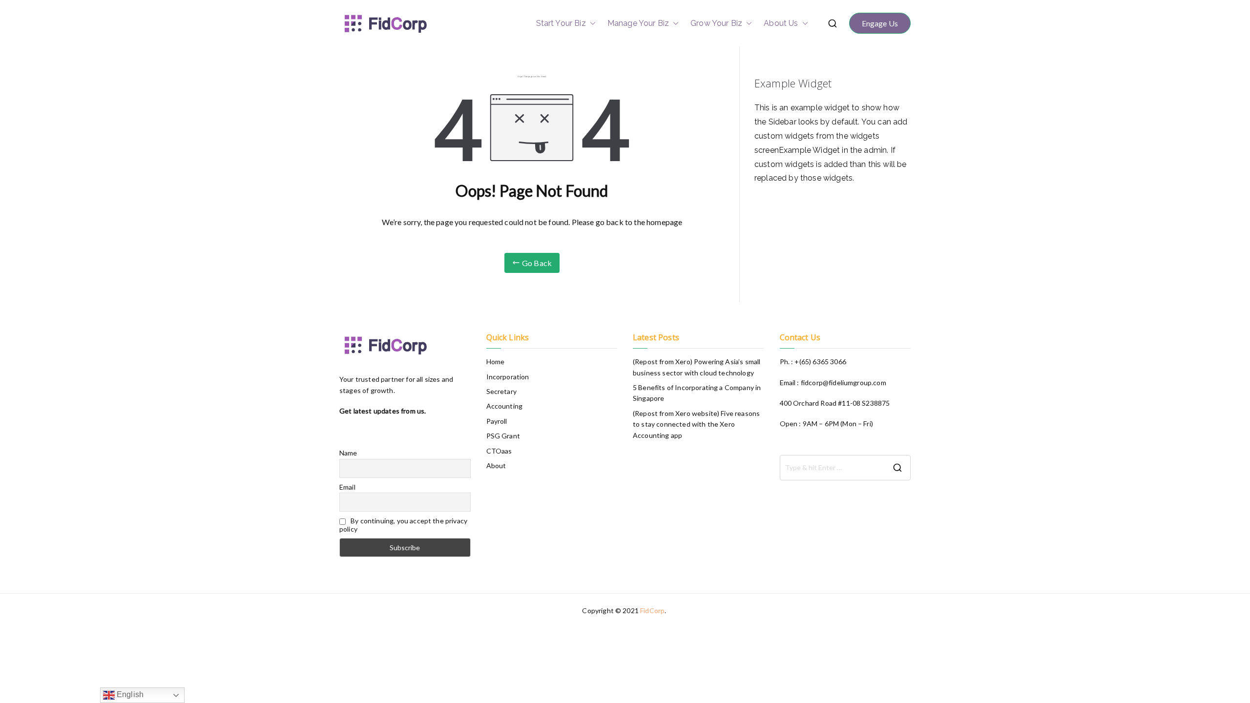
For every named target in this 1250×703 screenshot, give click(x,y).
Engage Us (880, 23)
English (129, 694)
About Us (781, 23)
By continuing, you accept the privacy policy (403, 525)
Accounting (504, 406)
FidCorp (652, 610)
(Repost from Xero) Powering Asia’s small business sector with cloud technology (696, 366)
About (496, 465)
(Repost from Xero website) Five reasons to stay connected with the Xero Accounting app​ (696, 424)
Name (348, 453)
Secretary (501, 391)
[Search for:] (845, 467)
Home (495, 361)
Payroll (496, 421)
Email (347, 487)
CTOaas (499, 451)
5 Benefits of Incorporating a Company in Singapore (697, 392)
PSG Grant (503, 436)
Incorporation (507, 376)
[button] (591, 23)
